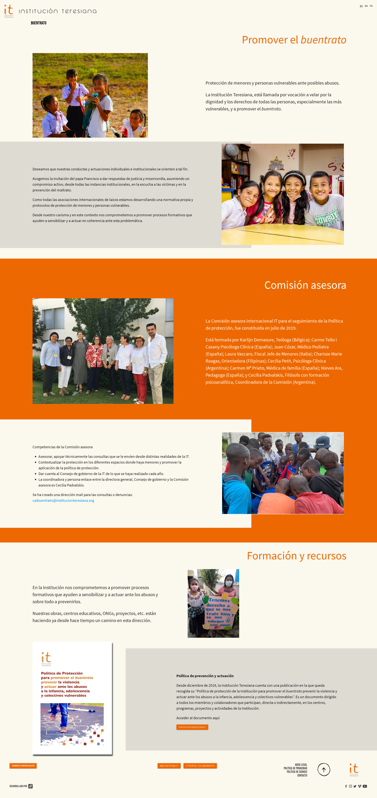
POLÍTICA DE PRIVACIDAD (295, 768)
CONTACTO (302, 776)
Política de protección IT (192, 727)
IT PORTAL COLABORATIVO (200, 765)
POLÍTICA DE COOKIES (297, 772)
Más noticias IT (169, 765)
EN (366, 6)
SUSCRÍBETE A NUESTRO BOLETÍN (23, 765)
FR (371, 6)
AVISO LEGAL (301, 765)
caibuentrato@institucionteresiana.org (63, 500)
